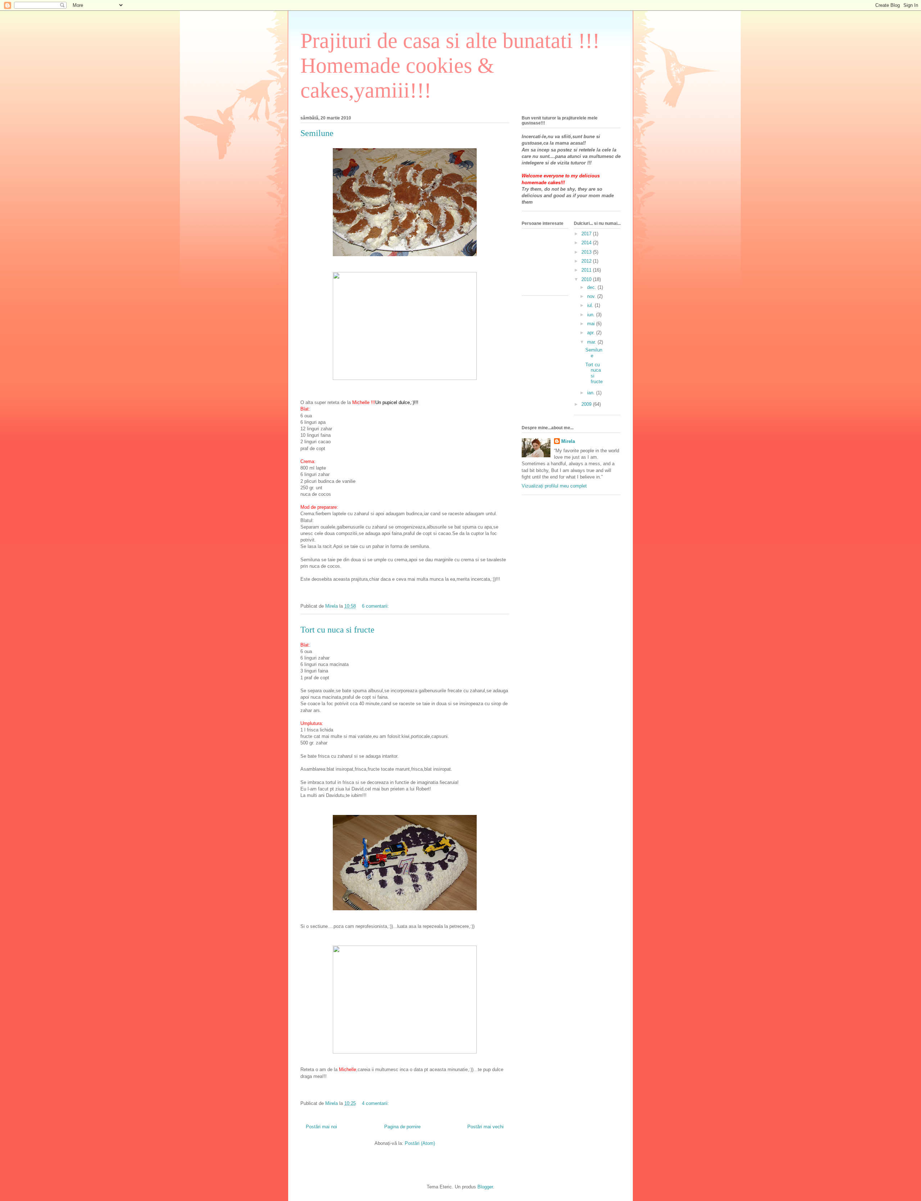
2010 (587, 279)
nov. (592, 296)
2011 (587, 270)
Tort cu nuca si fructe (337, 629)
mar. (592, 342)
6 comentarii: (376, 606)
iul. (591, 305)
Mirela (568, 441)
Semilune (317, 133)
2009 (587, 404)
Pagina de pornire (402, 1126)
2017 (587, 233)
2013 (587, 252)
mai (591, 323)
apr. (591, 332)
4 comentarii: (376, 1103)
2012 (587, 261)
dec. (592, 287)
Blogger (485, 1186)
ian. (591, 392)
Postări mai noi (321, 1126)
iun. (591, 314)
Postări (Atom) (420, 1143)
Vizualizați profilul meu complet (554, 486)
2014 (587, 242)
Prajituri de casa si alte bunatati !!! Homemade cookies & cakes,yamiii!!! (450, 65)
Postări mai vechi (485, 1126)
